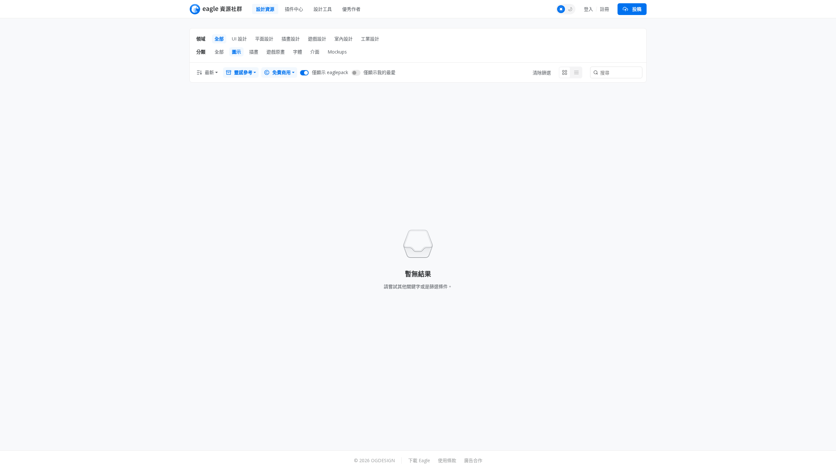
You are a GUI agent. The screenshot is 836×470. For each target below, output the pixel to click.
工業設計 (370, 39)
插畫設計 (290, 39)
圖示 (236, 52)
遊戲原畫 (275, 52)
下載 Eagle (419, 460)
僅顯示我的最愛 (379, 72)
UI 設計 (239, 39)
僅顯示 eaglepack (330, 72)
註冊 (604, 9)
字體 (297, 52)
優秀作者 (351, 9)
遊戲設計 (317, 39)
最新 (209, 72)
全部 (219, 39)
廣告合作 (473, 460)
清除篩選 (542, 73)
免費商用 (281, 72)
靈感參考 (243, 72)
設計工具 (323, 9)
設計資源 (265, 9)
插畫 (253, 52)
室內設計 (343, 39)
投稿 (636, 9)
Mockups (337, 52)
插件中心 (294, 9)
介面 (314, 52)
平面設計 (264, 39)
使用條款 (447, 460)
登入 (588, 9)
